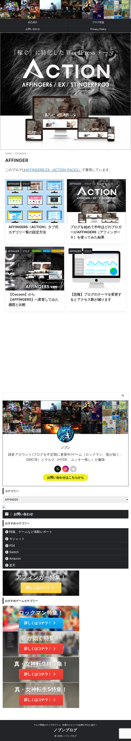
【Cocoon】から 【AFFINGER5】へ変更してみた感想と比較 (34, 299)
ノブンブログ (65, 730)
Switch (14, 552)
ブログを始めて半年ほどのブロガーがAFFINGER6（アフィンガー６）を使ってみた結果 (95, 232)
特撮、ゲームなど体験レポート (30, 531)
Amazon (15, 558)
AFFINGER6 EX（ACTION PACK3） (54, 170)
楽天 (12, 565)
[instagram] (65, 469)
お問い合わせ (33, 28)
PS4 (12, 545)
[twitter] (57, 469)
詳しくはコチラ (38, 588)
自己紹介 (33, 22)
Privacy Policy (98, 29)
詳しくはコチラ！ (38, 623)
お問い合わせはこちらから (65, 477)
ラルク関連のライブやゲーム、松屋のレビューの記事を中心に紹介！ (65, 725)
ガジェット (17, 538)
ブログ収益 (98, 22)
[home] (73, 469)
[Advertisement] (65, 367)
